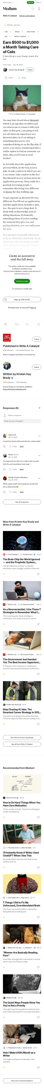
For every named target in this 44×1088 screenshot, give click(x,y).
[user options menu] (39, 8)
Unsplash (31, 114)
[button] (22, 98)
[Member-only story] (4, 574)
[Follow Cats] (10, 31)
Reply (22, 446)
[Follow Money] (22, 31)
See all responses (22, 502)
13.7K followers (8, 382)
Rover (9, 192)
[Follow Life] (10, 36)
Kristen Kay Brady (15, 70)
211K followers (8, 350)
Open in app (7, 2)
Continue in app (22, 281)
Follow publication (27, 15)
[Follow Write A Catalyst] (28, 36)
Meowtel (34, 120)
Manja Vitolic (21, 114)
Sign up (30, 2)
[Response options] (39, 435)
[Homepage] (10, 8)
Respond (35, 423)
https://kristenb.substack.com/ (14, 389)
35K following (21, 382)
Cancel (26, 423)
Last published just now (25, 350)
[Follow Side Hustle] (37, 31)
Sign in (38, 2)
